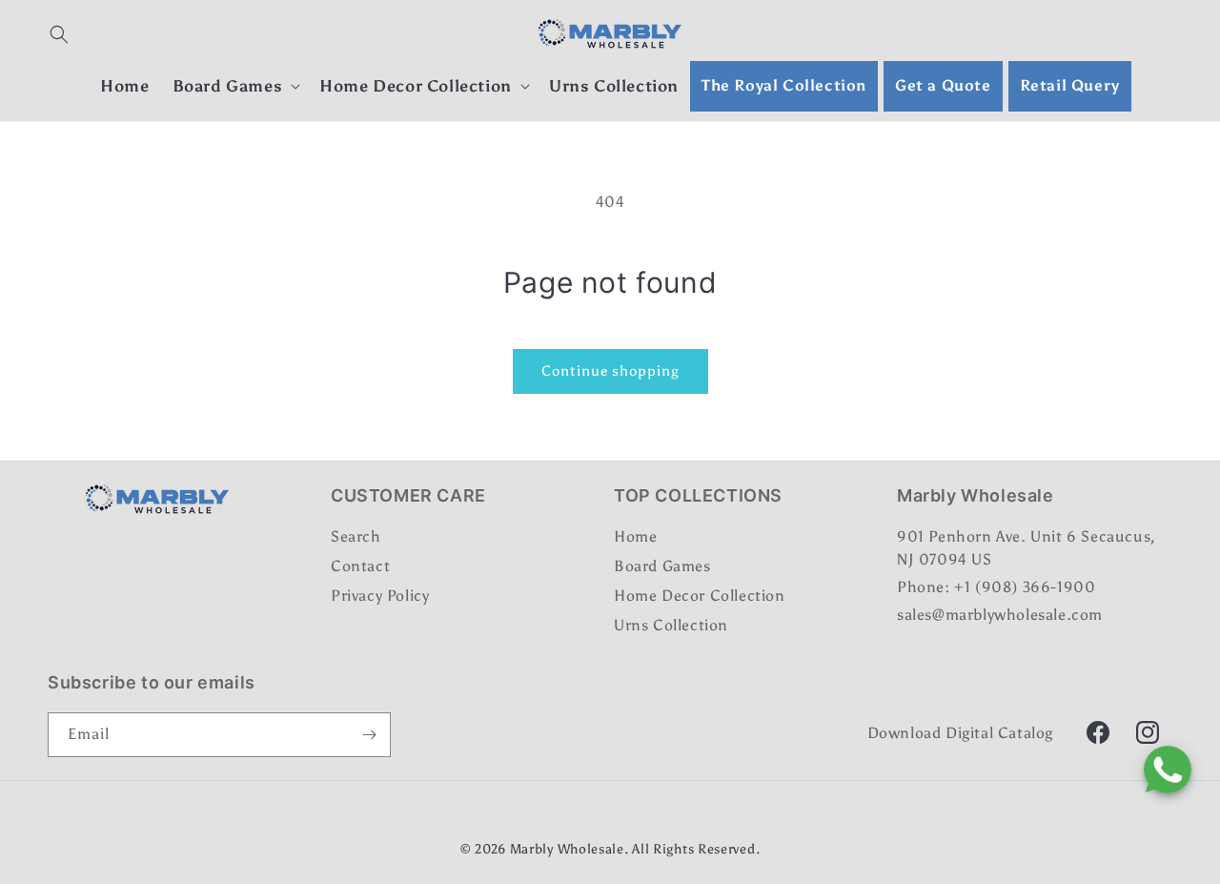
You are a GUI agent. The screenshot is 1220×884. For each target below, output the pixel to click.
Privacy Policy (380, 595)
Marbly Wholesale (567, 849)
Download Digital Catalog (960, 733)
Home (635, 537)
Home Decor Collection (699, 595)
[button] (59, 34)
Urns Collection (671, 625)
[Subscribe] (369, 734)
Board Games (662, 566)
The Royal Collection (784, 85)
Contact (360, 566)
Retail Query (1070, 85)
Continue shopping (610, 371)
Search (356, 537)
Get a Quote (943, 85)
